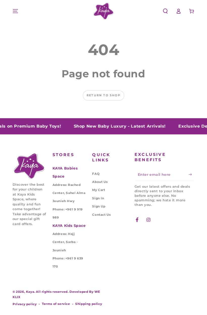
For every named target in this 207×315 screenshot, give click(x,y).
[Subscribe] (191, 174)
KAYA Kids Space (69, 225)
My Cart (98, 190)
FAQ (95, 174)
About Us (100, 182)
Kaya (30, 292)
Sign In (98, 198)
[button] (165, 11)
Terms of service (56, 304)
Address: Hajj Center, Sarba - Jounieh (65, 242)
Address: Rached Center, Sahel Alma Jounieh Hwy (69, 193)
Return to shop (103, 95)
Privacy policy (25, 304)
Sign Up (98, 206)
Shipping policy (88, 304)
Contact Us (101, 214)
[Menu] (15, 11)
